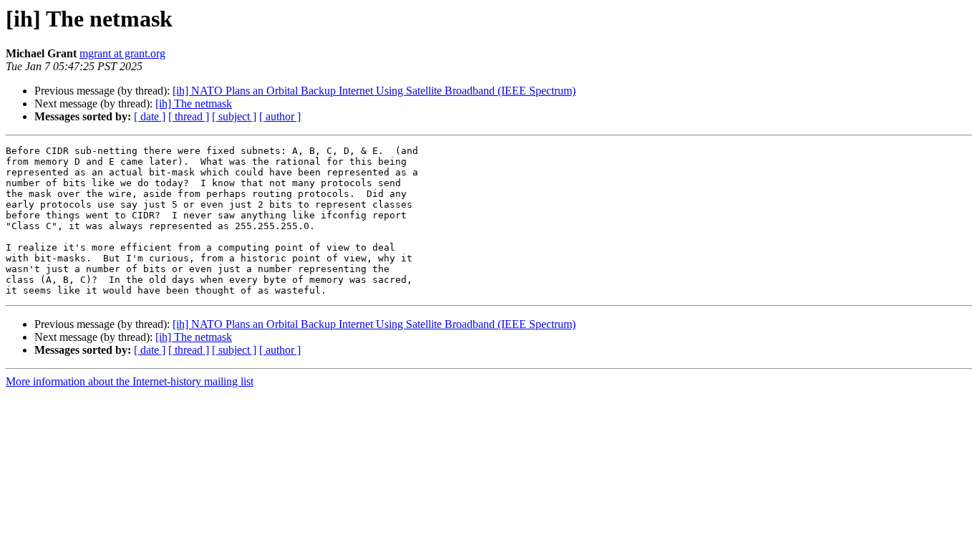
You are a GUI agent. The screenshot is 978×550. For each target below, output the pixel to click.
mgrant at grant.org (122, 53)
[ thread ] (188, 116)
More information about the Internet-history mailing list (129, 381)
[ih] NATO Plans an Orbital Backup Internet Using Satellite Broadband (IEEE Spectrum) (374, 91)
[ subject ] (234, 116)
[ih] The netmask (193, 103)
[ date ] (149, 116)
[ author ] (280, 116)
